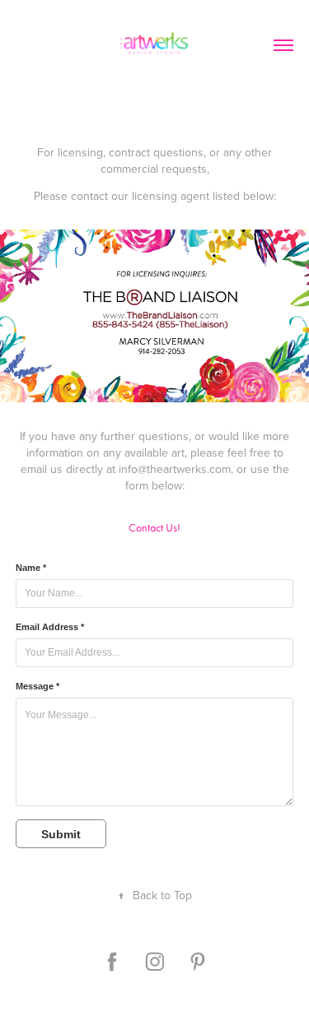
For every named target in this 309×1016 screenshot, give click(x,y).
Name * (31, 568)
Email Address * (50, 627)
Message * (37, 686)
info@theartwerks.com (175, 469)
